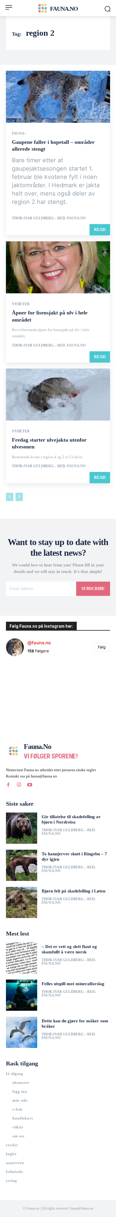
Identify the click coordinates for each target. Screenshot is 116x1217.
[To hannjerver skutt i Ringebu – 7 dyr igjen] (21, 865)
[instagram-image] (23, 678)
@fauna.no (39, 643)
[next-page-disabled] (19, 497)
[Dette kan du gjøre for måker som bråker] (21, 1032)
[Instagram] (19, 785)
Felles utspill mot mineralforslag (73, 983)
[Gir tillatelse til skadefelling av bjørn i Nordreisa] (21, 828)
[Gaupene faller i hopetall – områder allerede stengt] (58, 97)
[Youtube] (29, 785)
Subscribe (93, 588)
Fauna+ (19, 133)
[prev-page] (9, 497)
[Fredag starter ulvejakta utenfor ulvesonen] (58, 395)
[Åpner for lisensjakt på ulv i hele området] (58, 267)
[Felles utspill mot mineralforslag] (21, 995)
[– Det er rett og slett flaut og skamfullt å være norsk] (21, 958)
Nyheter (21, 304)
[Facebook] (8, 785)
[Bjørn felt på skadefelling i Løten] (21, 902)
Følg (102, 647)
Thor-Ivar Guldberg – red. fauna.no (49, 218)
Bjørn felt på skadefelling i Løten (73, 891)
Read (100, 229)
